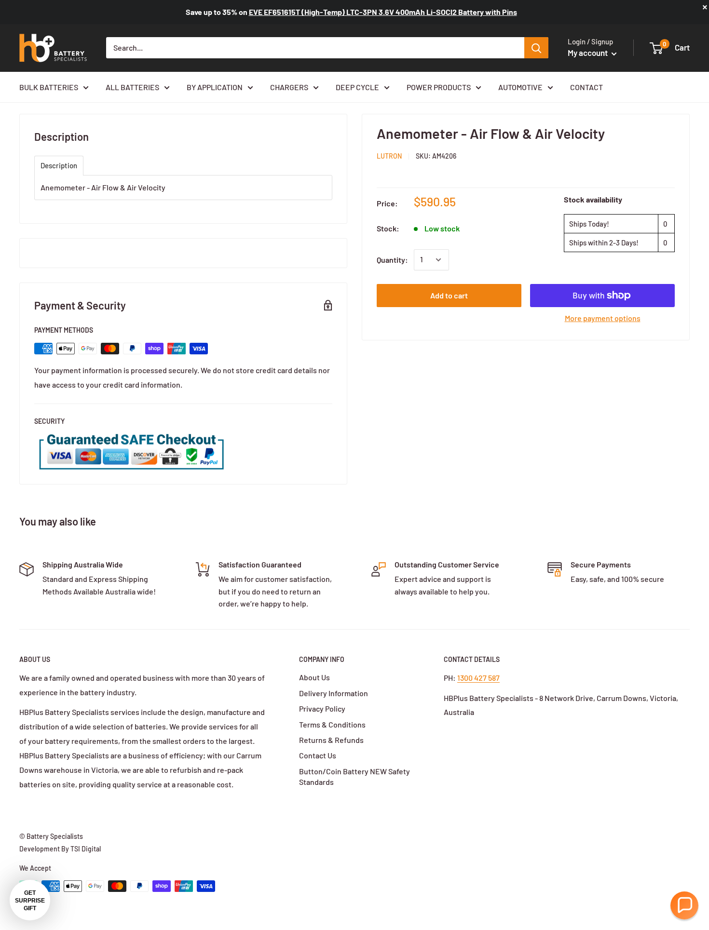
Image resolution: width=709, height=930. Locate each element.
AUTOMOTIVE (520, 87)
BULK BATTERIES (48, 87)
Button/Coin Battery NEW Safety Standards (354, 776)
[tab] (58, 165)
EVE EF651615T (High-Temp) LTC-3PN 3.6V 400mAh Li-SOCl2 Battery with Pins (383, 11)
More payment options (603, 318)
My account (588, 52)
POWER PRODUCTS (439, 87)
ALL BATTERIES (132, 87)
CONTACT (586, 87)
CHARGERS (289, 87)
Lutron (389, 156)
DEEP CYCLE (357, 87)
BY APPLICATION (215, 87)
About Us (314, 677)
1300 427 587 (478, 677)
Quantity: (392, 259)
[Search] (536, 47)
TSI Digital (85, 849)
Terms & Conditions (332, 724)
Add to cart (449, 295)
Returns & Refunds (331, 739)
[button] (684, 905)
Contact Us (317, 755)
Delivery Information (333, 693)
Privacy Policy (322, 708)
